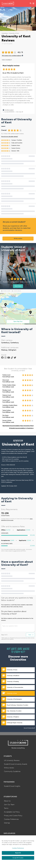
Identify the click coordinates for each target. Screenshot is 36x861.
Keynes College (6, 420)
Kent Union (18, 286)
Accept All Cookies (18, 858)
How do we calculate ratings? (9, 136)
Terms (6, 808)
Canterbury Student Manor (9, 405)
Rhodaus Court (6, 390)
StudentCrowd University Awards (15, 764)
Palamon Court (6, 395)
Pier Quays (5, 415)
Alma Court (5, 380)
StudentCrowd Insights (12, 786)
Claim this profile (7, 43)
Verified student (9, 110)
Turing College (6, 410)
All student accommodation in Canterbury (21, 428)
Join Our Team (9, 805)
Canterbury (5, 33)
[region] (18, 848)
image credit (6, 291)
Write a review (18, 238)
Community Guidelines (12, 771)
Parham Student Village (9, 385)
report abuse (17, 291)
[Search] (30, 3)
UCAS (23, 549)
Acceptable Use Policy (12, 812)
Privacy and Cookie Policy (13, 816)
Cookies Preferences (11, 819)
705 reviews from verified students (11, 55)
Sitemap (7, 823)
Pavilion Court (6, 375)
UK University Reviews (11, 760)
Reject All (18, 853)
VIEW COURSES (6, 60)
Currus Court (6, 400)
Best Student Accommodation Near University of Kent (18, 425)
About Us (7, 801)
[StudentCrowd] (8, 3)
